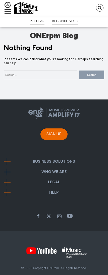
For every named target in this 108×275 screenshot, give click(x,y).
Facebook (38, 216)
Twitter (48, 216)
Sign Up (54, 134)
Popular (37, 21)
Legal (54, 182)
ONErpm (53, 268)
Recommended (65, 21)
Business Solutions (54, 161)
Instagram (59, 216)
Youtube (70, 216)
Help (54, 192)
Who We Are (54, 172)
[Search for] (99, 8)
